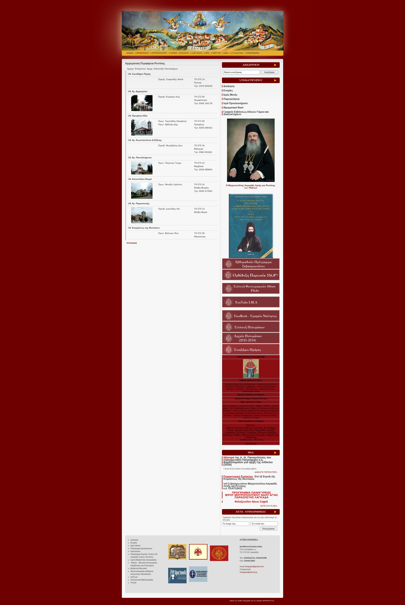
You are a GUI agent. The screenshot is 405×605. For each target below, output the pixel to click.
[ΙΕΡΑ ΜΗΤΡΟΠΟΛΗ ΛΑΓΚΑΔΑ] (203, 30)
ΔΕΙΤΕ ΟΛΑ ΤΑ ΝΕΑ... (269, 506)
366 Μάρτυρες (252, 389)
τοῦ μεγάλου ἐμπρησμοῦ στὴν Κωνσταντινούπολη (243, 413)
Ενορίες (228, 90)
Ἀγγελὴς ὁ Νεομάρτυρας (242, 415)
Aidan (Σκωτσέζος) (266, 389)
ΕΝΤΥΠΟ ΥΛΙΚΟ (220, 53)
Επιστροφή (132, 243)
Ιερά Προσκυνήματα (235, 103)
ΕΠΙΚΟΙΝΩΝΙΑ (252, 53)
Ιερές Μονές (230, 94)
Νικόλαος (228, 415)
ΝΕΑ (207, 53)
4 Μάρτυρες (251, 386)
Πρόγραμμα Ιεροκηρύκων (141, 548)
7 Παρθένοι (239, 389)
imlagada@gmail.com (254, 566)
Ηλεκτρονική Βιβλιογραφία (142, 580)
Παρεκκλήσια (231, 99)
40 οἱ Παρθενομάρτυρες (239, 408)
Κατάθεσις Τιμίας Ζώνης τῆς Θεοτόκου (240, 384)
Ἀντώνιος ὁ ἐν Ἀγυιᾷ (251, 418)
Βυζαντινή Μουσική (139, 568)
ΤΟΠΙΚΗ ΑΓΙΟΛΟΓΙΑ (179, 53)
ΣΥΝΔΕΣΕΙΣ (237, 53)
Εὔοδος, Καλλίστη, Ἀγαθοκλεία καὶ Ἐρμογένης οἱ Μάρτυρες (256, 411)
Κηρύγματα (135, 551)
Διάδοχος (230, 389)
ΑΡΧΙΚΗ (129, 53)
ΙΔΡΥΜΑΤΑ (197, 53)
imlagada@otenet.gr (248, 572)
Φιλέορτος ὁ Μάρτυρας (266, 386)
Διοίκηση (228, 86)
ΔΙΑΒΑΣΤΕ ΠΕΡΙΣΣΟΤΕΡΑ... (266, 472)
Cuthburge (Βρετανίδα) (251, 391)
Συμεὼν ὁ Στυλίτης (247, 406)
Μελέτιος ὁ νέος (270, 413)
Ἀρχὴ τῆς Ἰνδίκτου (230, 406)
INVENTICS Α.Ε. (268, 601)
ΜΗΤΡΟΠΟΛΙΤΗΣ (159, 53)
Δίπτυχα (134, 577)
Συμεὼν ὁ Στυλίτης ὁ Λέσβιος (265, 415)
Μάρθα (259, 406)
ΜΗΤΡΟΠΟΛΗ (142, 53)
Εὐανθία (266, 406)
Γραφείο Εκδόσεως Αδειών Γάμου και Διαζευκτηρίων (246, 113)
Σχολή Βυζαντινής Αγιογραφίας (144, 560)
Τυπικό (133, 583)
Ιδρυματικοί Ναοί (233, 107)
